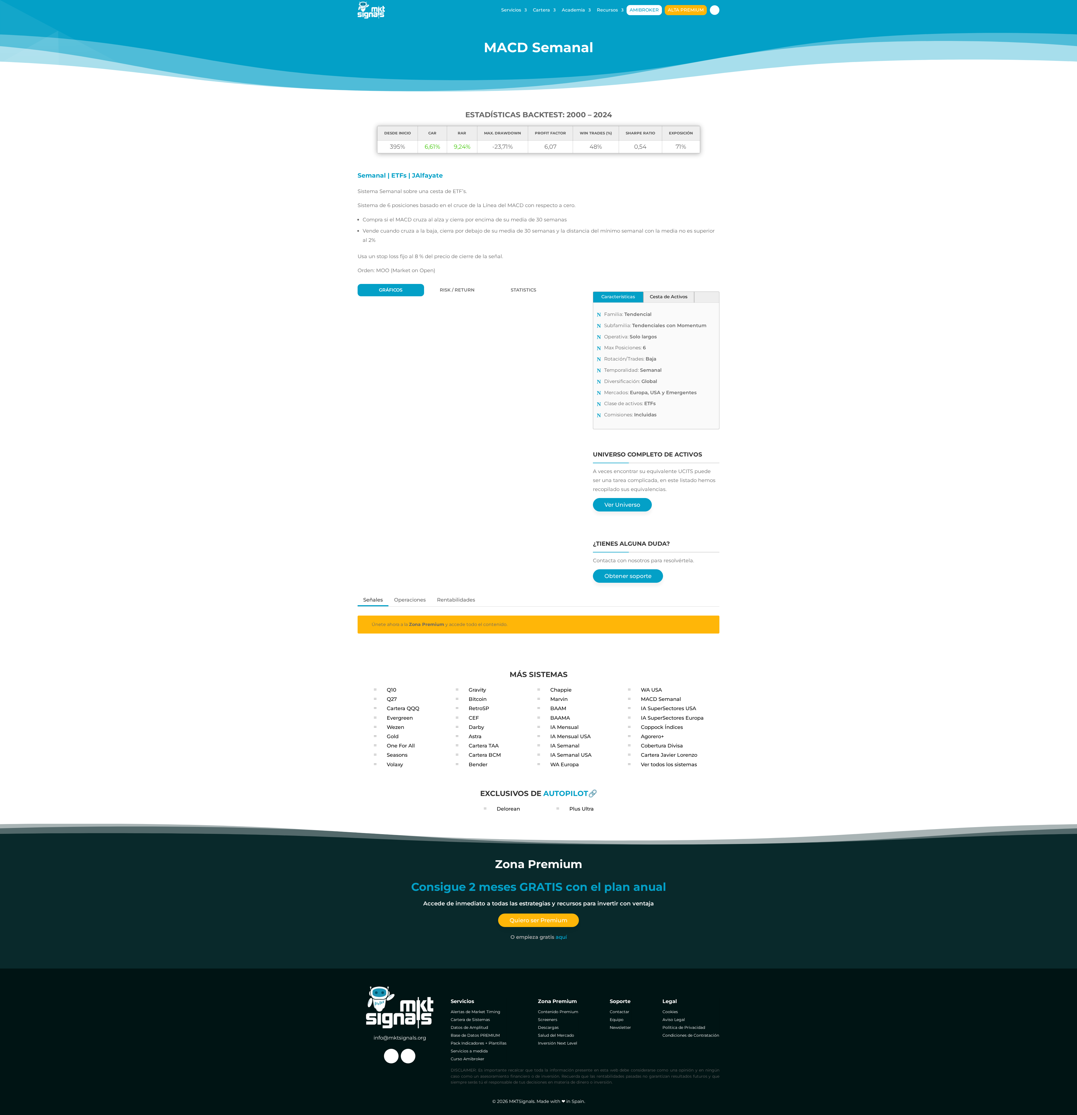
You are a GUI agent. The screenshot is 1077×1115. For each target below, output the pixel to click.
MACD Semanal (661, 699)
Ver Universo (622, 504)
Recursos (607, 10)
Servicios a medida (469, 1051)
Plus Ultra (581, 809)
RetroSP (479, 708)
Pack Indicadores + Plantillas (479, 1043)
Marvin (559, 699)
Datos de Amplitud (469, 1027)
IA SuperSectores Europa (672, 718)
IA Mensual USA (570, 736)
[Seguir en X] (391, 1056)
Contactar (619, 1011)
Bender (478, 764)
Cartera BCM (485, 755)
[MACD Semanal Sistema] (457, 363)
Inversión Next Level (557, 1043)
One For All (401, 746)
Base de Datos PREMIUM (475, 1035)
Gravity (477, 690)
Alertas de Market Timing (475, 1011)
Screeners (547, 1019)
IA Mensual (564, 727)
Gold (393, 736)
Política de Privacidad (683, 1027)
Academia (573, 10)
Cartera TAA (484, 746)
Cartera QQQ (403, 708)
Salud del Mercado (556, 1035)
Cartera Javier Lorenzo (669, 755)
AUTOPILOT (565, 793)
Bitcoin (478, 699)
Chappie (561, 690)
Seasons (397, 755)
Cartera (541, 10)
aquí (561, 937)
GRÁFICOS (390, 290)
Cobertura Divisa (662, 746)
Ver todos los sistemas (669, 764)
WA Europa (564, 764)
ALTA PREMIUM (686, 10)
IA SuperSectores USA (668, 708)
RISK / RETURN (457, 290)
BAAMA (560, 718)
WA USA (651, 690)
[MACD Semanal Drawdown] (457, 499)
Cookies (670, 1011)
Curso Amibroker (467, 1058)
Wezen (395, 727)
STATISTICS (523, 290)
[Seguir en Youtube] (408, 1056)
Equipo (616, 1019)
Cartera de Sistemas (470, 1019)
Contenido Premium (558, 1011)
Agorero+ (652, 736)
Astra (475, 736)
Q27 (392, 699)
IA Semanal (564, 746)
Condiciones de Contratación (690, 1035)
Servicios (511, 10)
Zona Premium (426, 624)
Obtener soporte (628, 576)
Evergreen (400, 718)
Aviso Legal (673, 1019)
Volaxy (395, 764)
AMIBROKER (644, 10)
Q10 (391, 690)
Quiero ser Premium (538, 920)
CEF (474, 718)
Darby (476, 727)
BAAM (558, 708)
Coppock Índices (662, 727)
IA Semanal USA (571, 755)
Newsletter (620, 1027)
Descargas (548, 1027)
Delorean (508, 809)
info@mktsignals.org (400, 1037)
